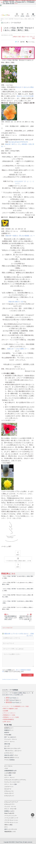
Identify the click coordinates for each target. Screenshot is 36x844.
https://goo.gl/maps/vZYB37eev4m (18, 142)
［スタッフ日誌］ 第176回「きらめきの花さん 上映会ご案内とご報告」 (17, 589)
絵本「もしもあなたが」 (10, 737)
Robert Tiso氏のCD (9, 813)
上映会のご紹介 (16, 36)
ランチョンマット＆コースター (12, 782)
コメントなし (31, 41)
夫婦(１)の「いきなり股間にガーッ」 (18, 348)
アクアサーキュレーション (11, 822)
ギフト (6, 827)
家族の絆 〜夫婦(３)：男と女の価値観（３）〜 (20, 235)
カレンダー (7, 746)
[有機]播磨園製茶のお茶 (10, 770)
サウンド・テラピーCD (10, 808)
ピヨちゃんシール (8, 791)
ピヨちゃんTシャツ (9, 795)
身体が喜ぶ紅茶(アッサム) (11, 755)
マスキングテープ (8, 793)
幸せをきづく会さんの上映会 (24, 87)
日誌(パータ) (25, 36)
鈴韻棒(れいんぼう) (9, 811)
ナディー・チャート (9, 741)
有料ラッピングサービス (10, 829)
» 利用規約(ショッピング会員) (10, 717)
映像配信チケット (8, 730)
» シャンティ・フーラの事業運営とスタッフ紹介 (15, 706)
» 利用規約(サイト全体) (8, 715)
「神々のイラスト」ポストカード (12, 750)
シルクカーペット (8, 786)
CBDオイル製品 (8, 824)
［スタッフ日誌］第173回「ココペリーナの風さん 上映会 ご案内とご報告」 (17, 608)
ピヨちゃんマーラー (9, 804)
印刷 (23, 41)
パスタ (6, 768)
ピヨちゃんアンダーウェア (11, 802)
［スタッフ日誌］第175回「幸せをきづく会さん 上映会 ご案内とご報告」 (17, 595)
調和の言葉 (7, 744)
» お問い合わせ (6, 721)
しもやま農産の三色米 (10, 773)
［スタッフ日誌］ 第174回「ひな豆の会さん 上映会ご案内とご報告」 (17, 602)
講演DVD (6, 732)
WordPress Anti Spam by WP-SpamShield (10, 679)
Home (2, 19)
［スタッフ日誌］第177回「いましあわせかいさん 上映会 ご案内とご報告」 (17, 583)
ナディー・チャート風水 (10, 784)
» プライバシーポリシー (8, 713)
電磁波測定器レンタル (10, 831)
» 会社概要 (5, 710)
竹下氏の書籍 (7, 734)
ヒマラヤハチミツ (8, 753)
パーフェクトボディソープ (11, 818)
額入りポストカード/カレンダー (12, 748)
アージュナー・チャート (10, 739)
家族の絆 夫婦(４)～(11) (16, 301)
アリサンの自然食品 (9, 759)
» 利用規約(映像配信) (8, 719)
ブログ (6, 19)
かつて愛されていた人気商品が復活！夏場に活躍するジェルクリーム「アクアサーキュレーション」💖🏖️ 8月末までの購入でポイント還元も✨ (19, 2)
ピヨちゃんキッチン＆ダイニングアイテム (15, 779)
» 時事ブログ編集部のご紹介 (10, 708)
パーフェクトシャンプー (10, 815)
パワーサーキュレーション (11, 820)
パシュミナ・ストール (10, 806)
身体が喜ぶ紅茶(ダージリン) (11, 757)
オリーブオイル (8, 766)
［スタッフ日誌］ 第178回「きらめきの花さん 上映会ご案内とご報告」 (17, 577)
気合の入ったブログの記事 (25, 96)
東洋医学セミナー (8, 728)
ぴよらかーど (7, 788)
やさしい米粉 (7, 775)
